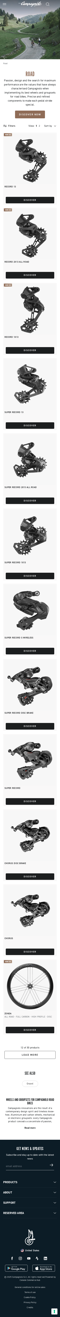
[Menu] (4, 4)
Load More (30, 1054)
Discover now (30, 114)
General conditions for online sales (30, 1287)
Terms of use (30, 1292)
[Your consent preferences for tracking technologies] (54, 1311)
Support (9, 1203)
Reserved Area (13, 1213)
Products (10, 1182)
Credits (30, 1307)
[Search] (47, 4)
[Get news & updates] (51, 1165)
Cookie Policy (30, 1297)
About (7, 1192)
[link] (55, 4)
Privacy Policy (30, 1302)
